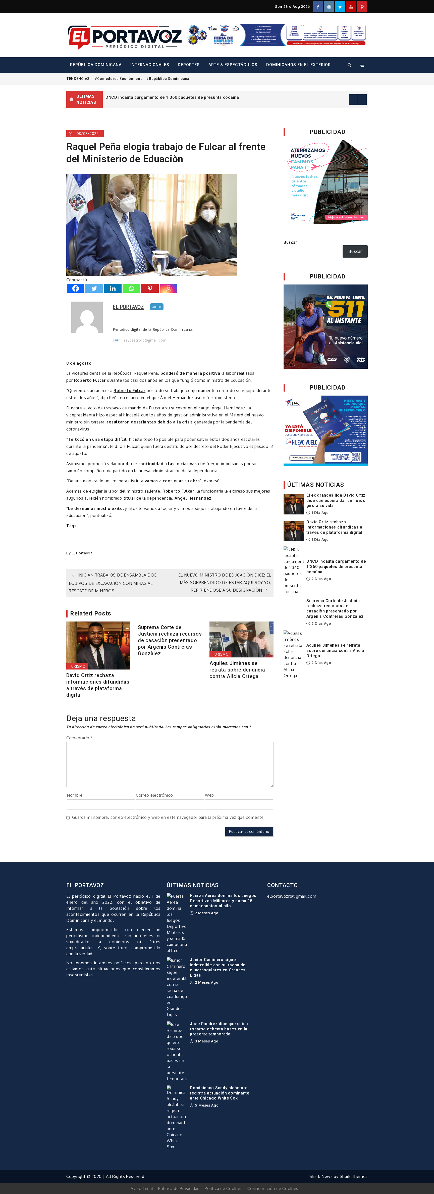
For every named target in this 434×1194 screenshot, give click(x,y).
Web (209, 795)
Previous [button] (353, 99)
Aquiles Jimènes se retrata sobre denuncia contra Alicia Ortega (237, 669)
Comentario (79, 737)
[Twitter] (94, 288)
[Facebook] (75, 288)
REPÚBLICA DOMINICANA (96, 64)
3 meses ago (206, 1041)
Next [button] (362, 99)
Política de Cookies (223, 1188)
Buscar (290, 242)
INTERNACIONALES (149, 64)
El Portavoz (128, 307)
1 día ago (319, 512)
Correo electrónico (154, 795)
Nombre (75, 795)
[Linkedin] (113, 288)
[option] (235, 97)
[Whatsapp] (131, 288)
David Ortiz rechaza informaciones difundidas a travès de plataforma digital (98, 685)
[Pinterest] (150, 288)
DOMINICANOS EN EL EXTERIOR (298, 64)
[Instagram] (168, 288)
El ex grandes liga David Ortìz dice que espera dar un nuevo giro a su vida (336, 500)
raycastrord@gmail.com (145, 340)
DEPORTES (189, 64)
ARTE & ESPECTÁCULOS (232, 64)
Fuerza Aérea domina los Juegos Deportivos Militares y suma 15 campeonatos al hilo (223, 901)
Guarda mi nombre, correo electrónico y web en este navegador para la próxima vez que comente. (168, 817)
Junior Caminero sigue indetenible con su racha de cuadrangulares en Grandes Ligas (218, 967)
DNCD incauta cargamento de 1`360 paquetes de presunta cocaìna (172, 97)
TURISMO (77, 666)
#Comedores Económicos (119, 79)
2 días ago (320, 579)
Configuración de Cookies (272, 1188)
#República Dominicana (167, 79)
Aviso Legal (142, 1188)
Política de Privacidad (179, 1188)
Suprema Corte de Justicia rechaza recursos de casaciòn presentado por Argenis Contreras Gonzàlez (170, 640)
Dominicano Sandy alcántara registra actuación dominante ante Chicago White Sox (219, 1093)
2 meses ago (206, 913)
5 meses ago (206, 1105)
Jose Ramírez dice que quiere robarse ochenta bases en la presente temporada (220, 1029)
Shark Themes (354, 1176)
